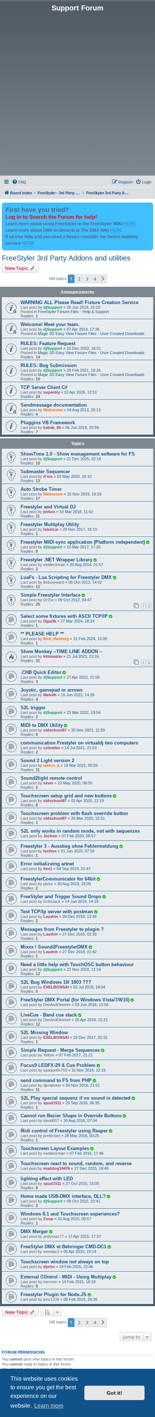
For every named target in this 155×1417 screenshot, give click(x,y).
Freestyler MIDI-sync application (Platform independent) (83, 542)
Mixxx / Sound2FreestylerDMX (54, 947)
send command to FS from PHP (56, 1080)
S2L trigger (33, 707)
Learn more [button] (48, 1406)
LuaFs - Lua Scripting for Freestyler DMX (66, 577)
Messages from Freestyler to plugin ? (62, 929)
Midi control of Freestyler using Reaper (64, 1130)
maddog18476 (56, 1168)
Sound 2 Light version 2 (47, 760)
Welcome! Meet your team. (50, 324)
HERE (130, 223)
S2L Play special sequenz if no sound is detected (75, 1098)
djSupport (52, 307)
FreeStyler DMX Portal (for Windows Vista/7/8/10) (75, 999)
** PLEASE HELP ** (42, 634)
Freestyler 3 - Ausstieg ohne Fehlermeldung (69, 846)
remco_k (51, 765)
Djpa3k (49, 621)
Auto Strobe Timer (41, 489)
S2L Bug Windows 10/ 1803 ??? (56, 982)
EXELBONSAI (56, 987)
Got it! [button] (114, 1393)
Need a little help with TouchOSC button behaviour (77, 964)
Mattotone (53, 410)
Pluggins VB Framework (48, 422)
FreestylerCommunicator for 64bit (58, 879)
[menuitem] (19, 182)
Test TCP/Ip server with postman (57, 911)
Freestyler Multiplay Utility (50, 524)
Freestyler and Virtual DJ (48, 507)
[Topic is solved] (147, 542)
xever (48, 783)
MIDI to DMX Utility (42, 725)
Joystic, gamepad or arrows (52, 690)
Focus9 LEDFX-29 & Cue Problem (58, 1065)
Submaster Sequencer (45, 471)
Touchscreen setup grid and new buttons (66, 795)
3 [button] (87, 279)
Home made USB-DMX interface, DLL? (63, 1196)
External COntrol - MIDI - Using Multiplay (66, 1277)
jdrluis (49, 512)
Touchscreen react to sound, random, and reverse (76, 1163)
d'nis (48, 476)
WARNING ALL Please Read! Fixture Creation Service (79, 302)
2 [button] (79, 279)
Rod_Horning (56, 639)
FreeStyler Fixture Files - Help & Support (73, 311)
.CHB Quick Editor (41, 672)
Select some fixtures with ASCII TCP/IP (64, 616)
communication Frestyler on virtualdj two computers (79, 743)
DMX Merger (34, 1231)
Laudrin (50, 916)
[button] (103, 279)
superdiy (51, 392)
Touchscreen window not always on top (65, 1261)
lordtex (50, 851)
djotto (49, 1266)
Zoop (48, 1219)
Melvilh (50, 695)
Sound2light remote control (51, 778)
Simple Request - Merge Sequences (60, 1050)
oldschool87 (55, 730)
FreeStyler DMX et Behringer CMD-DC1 (63, 1246)
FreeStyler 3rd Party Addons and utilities (66, 258)
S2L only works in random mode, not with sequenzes (80, 831)
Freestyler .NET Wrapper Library (56, 559)
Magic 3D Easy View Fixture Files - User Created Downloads (91, 333)
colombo (51, 748)
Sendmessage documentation (54, 405)
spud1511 (52, 1103)
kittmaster (52, 656)
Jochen (50, 836)
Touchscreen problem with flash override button (74, 813)
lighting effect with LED (47, 1178)
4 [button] (95, 279)
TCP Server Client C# (44, 387)
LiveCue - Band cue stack (49, 1015)
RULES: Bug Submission (49, 365)
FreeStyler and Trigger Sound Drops (61, 896)
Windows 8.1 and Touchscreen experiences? (70, 1214)
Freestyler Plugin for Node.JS (54, 1294)
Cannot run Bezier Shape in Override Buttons (71, 1115)
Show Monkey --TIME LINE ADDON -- (61, 651)
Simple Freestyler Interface (50, 595)
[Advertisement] (77, 93)
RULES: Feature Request (48, 343)
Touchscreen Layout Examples (55, 1148)
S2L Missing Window (44, 1032)
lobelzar (50, 529)
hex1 (47, 868)
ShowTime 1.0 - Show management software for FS (78, 454)
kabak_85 (52, 427)
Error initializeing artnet (47, 863)
